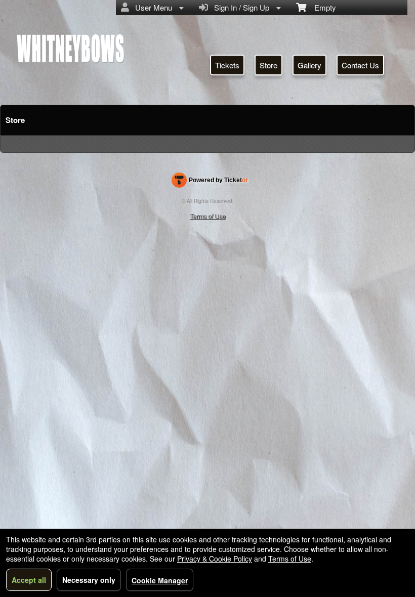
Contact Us (360, 65)
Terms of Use (208, 215)
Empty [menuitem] (321, 7)
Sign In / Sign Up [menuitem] (239, 7)
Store (268, 65)
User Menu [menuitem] (151, 7)
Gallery (309, 65)
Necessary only (88, 580)
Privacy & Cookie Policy (214, 558)
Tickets (227, 65)
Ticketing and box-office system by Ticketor (210, 182)
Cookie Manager (160, 580)
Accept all (29, 580)
